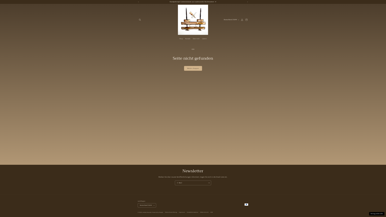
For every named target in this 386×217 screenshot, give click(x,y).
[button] (140, 20)
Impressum (182, 212)
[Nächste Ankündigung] (247, 2)
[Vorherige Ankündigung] (138, 2)
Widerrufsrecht (204, 212)
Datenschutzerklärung (171, 212)
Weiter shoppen (193, 68)
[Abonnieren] (209, 183)
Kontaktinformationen (192, 212)
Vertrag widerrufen (377, 213)
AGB (211, 212)
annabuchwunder (147, 212)
